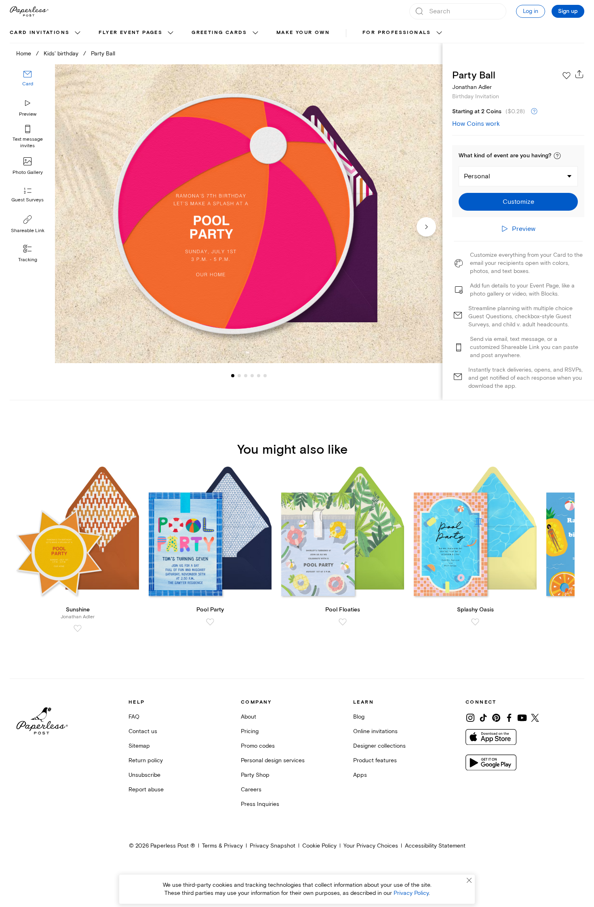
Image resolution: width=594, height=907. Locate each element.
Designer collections (379, 745)
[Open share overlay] (579, 74)
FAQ (133, 716)
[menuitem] (46, 33)
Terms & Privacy (222, 845)
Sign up (568, 11)
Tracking (27, 260)
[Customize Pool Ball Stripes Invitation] (248, 213)
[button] (557, 156)
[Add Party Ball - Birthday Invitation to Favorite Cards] (566, 75)
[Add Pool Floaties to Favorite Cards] (343, 622)
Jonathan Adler (472, 87)
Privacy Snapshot (272, 845)
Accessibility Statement (435, 845)
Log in (530, 11)
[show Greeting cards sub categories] (255, 33)
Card (27, 84)
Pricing (250, 731)
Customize (518, 202)
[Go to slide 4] (245, 375)
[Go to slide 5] (252, 375)
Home (23, 53)
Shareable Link (27, 231)
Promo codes (258, 745)
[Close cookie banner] (469, 880)
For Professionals (396, 33)
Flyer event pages (130, 33)
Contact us (142, 731)
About (248, 716)
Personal (477, 176)
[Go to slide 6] (258, 375)
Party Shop (255, 775)
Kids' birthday (61, 53)
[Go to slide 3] (239, 375)
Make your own (303, 33)
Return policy (145, 760)
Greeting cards (219, 33)
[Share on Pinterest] (496, 718)
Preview (27, 114)
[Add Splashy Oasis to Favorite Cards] (475, 622)
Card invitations (40, 33)
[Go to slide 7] (265, 375)
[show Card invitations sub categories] (77, 33)
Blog (358, 716)
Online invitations (375, 731)
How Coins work (476, 124)
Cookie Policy (319, 845)
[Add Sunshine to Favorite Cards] (77, 628)
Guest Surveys (27, 200)
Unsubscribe (144, 775)
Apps (360, 775)
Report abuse (146, 789)
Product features (375, 760)
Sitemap (139, 745)
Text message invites (28, 142)
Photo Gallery (28, 172)
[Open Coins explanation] (534, 112)
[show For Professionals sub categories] (439, 33)
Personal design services (273, 760)
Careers (251, 789)
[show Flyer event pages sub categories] (170, 33)
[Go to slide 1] (232, 375)
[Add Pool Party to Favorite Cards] (210, 622)
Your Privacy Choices (370, 845)
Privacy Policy (411, 893)
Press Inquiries (260, 804)
